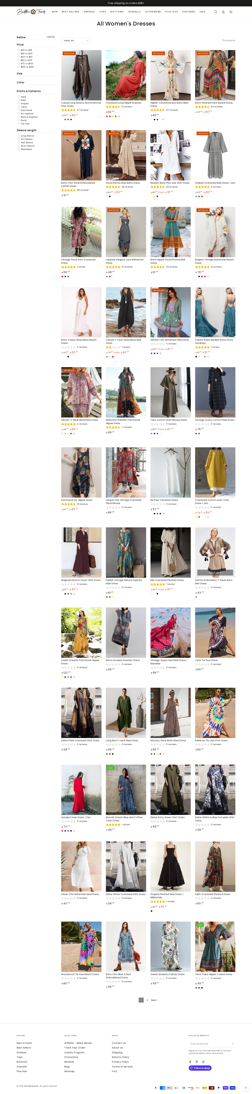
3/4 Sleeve (26, 139)
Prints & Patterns (29, 91)
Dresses (21, 1052)
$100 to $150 (27, 67)
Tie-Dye (25, 123)
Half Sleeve (26, 142)
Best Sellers (24, 1047)
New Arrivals (24, 1043)
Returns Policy (120, 1057)
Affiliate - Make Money (78, 1043)
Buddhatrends (31, 1086)
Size (19, 73)
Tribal (23, 106)
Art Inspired (26, 113)
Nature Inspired (28, 117)
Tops (20, 1057)
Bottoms (22, 1062)
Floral (23, 120)
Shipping (117, 1052)
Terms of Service (122, 1066)
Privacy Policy (120, 1062)
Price (20, 44)
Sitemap (69, 1071)
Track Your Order (75, 1047)
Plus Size (22, 1071)
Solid (23, 96)
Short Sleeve (27, 145)
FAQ (114, 1071)
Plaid (23, 100)
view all (51, 37)
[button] (215, 12)
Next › (154, 1000)
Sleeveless (26, 149)
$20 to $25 (26, 50)
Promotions (71, 1057)
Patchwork (26, 110)
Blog (67, 1066)
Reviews (69, 1062)
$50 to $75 (26, 60)
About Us (117, 1047)
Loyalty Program (74, 1052)
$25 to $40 (26, 53)
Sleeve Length (26, 130)
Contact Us (119, 1043)
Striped (24, 103)
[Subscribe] (233, 1044)
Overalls (22, 1066)
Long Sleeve (27, 135)
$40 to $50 (26, 56)
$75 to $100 (26, 63)
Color (20, 82)
